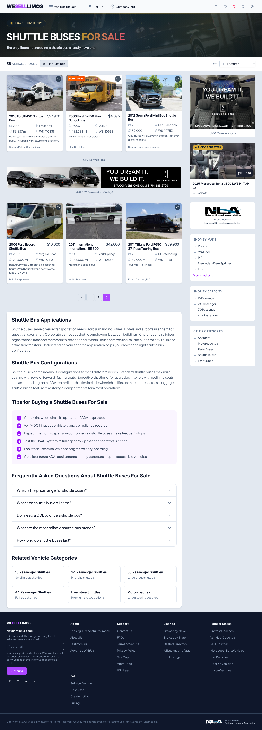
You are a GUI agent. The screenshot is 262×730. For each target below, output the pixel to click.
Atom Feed (124, 663)
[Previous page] (82, 297)
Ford (198, 269)
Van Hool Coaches (222, 637)
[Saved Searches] (243, 6)
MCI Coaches (219, 644)
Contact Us (124, 631)
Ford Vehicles (219, 657)
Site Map (123, 657)
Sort (215, 63)
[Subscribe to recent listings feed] (34, 681)
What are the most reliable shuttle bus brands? (56, 527)
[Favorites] (234, 6)
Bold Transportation (19, 279)
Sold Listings (172, 657)
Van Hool (201, 252)
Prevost (200, 246)
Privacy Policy (126, 650)
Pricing (75, 703)
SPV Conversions (223, 133)
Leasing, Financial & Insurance (90, 631)
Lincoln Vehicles (221, 670)
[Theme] (225, 6)
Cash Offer (77, 690)
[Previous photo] (11, 93)
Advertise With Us (82, 650)
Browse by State (175, 637)
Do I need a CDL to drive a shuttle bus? (49, 515)
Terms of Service (128, 644)
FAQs (120, 637)
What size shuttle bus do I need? (44, 502)
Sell (96, 6)
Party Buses (203, 349)
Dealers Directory (175, 644)
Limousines (203, 360)
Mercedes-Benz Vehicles (227, 650)
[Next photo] (57, 93)
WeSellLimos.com (39, 721)
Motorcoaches (205, 343)
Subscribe (17, 671)
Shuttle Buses (204, 355)
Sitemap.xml (150, 721)
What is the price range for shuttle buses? (52, 490)
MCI (198, 257)
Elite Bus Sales (77, 147)
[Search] (216, 6)
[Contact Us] (26, 681)
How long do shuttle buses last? (44, 540)
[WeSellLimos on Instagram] (18, 681)
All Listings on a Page (177, 650)
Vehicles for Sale (65, 6)
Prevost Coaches (222, 631)
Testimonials (78, 644)
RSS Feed (123, 670)
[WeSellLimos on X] (10, 681)
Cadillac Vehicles (221, 663)
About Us (76, 637)
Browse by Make (175, 631)
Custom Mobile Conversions (24, 147)
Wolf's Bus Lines (77, 279)
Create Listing (79, 696)
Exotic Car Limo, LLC (139, 279)
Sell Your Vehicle (81, 683)
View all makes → (203, 275)
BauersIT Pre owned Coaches (144, 147)
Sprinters (201, 338)
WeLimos (25, 6)
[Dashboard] (252, 6)
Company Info (125, 6)
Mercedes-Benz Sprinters (213, 263)
